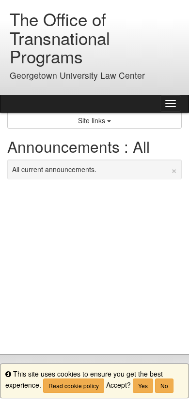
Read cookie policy (73, 385)
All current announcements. (94, 169)
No (164, 385)
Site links (92, 120)
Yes (143, 385)
